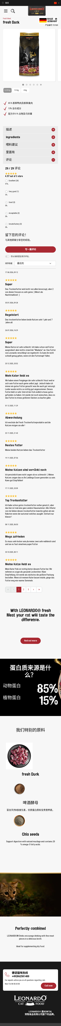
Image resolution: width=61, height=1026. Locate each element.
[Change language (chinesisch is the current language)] (56, 3)
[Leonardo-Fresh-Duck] (29, 55)
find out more (30, 640)
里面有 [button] (10, 152)
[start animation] (41, 85)
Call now (49, 985)
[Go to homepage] (37, 11)
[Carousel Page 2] (27, 85)
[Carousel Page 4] (34, 85)
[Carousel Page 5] (37, 85)
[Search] (13, 11)
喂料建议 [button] (12, 144)
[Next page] (33, 589)
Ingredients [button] (13, 137)
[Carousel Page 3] (30, 85)
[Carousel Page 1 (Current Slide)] (23, 85)
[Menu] (6, 11)
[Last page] (39, 589)
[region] (30, 57)
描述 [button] (9, 129)
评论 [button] (9, 160)
